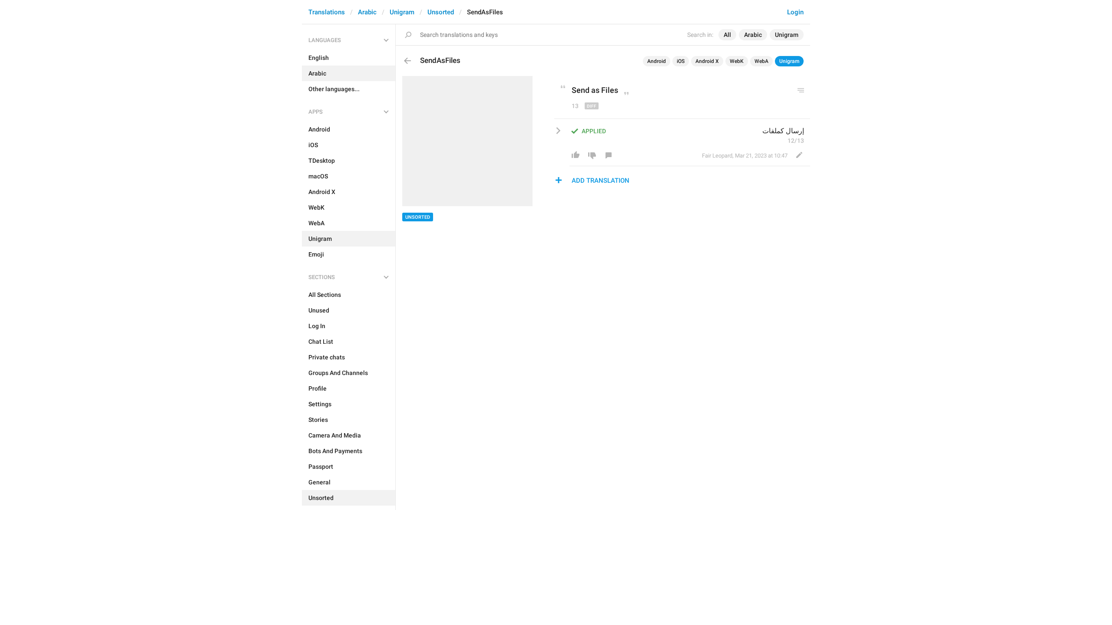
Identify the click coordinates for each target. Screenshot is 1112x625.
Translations (326, 12)
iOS (681, 61)
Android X (707, 61)
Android (656, 61)
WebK (737, 61)
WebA (761, 61)
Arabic (367, 12)
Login (795, 12)
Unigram (402, 12)
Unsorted (440, 12)
